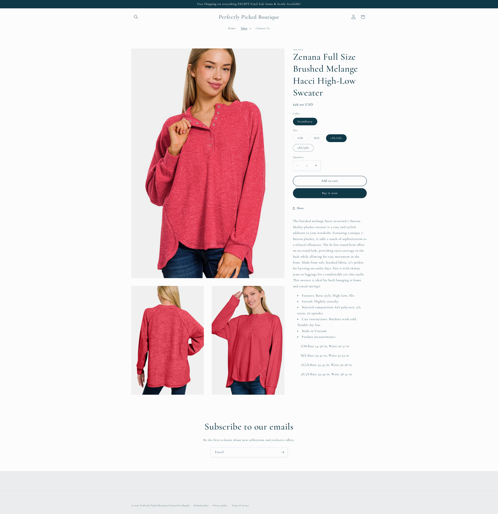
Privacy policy (220, 505)
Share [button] (300, 208)
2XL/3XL (303, 147)
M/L (319, 139)
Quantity (298, 157)
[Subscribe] (282, 452)
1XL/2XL (336, 138)
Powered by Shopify (179, 505)
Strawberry (305, 121)
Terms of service (240, 505)
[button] (136, 17)
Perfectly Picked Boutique (154, 505)
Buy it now (330, 193)
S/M (302, 139)
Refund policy (201, 505)
